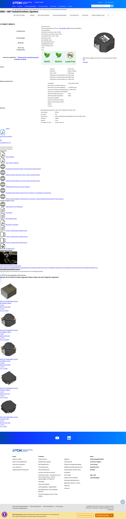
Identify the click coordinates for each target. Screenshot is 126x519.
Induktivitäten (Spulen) (31, 9)
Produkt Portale (22, 9)
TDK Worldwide (109, 2)
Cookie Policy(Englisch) (48, 506)
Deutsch (100, 2)
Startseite (15, 9)
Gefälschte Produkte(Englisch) (19, 508)
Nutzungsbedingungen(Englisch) (20, 506)
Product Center (39, 2)
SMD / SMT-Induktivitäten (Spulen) (45, 9)
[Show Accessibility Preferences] (4, 514)
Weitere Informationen (85, 515)
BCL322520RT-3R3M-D (65, 28)
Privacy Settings (59, 506)
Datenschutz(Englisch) (35, 506)
